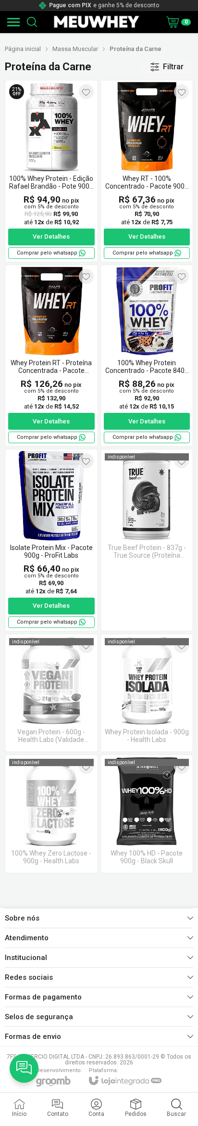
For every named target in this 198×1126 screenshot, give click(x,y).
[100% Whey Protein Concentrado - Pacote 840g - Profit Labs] (147, 356)
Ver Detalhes (51, 236)
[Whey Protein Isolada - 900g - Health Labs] (147, 693)
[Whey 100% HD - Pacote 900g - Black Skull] (147, 814)
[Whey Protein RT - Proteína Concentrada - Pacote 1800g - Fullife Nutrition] (51, 356)
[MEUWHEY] (96, 22)
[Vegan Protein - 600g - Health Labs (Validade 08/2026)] (51, 693)
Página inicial (23, 48)
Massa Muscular (75, 48)
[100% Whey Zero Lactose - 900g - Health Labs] (51, 814)
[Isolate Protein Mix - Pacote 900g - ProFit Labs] (51, 540)
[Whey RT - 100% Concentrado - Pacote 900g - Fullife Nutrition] (147, 171)
